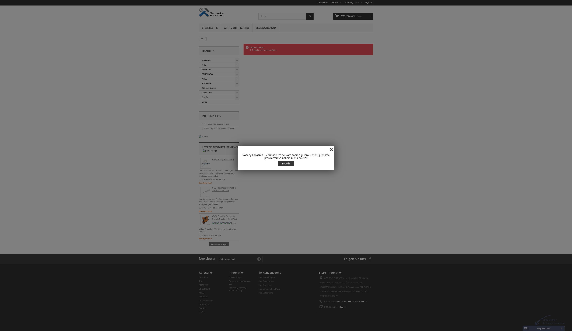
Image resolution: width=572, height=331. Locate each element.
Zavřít (286, 163)
